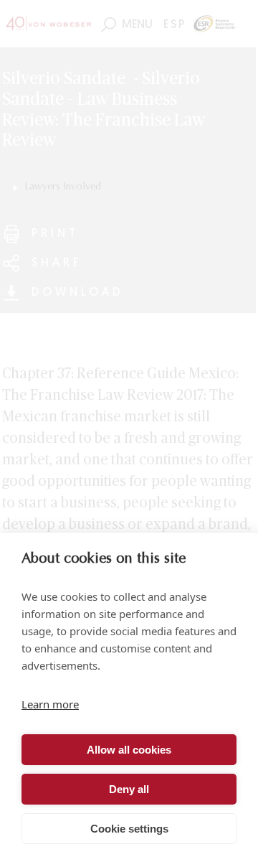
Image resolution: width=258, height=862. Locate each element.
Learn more (50, 704)
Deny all (129, 789)
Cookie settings (129, 829)
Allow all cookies (129, 750)
